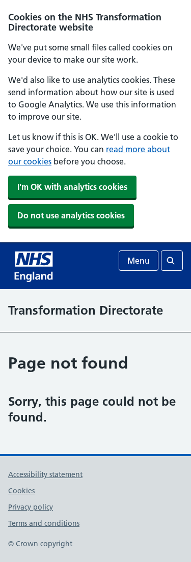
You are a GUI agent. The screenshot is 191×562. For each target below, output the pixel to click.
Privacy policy (30, 507)
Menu (138, 261)
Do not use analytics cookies (71, 215)
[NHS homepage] (34, 265)
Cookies (21, 490)
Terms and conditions (43, 523)
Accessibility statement (45, 474)
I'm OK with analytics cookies (72, 187)
